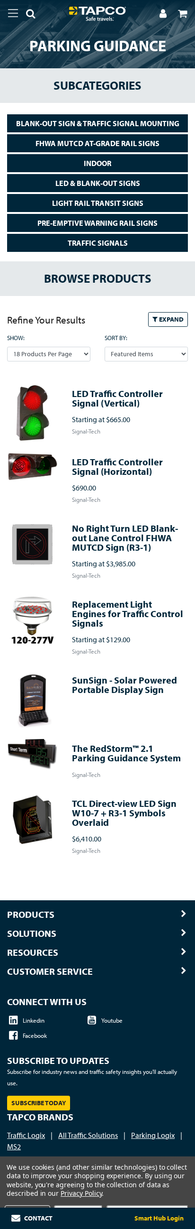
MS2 (14, 1146)
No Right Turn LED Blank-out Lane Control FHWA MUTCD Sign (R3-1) (125, 537)
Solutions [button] (31, 933)
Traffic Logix (26, 1135)
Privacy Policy (81, 1193)
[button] (26, 15)
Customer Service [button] (50, 971)
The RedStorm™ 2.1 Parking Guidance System (126, 753)
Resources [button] (32, 952)
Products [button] (30, 914)
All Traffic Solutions (88, 1135)
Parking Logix (153, 1135)
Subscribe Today (38, 1103)
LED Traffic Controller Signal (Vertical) (117, 398)
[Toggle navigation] (13, 13)
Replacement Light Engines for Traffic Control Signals (127, 613)
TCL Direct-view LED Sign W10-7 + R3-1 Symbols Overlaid (124, 812)
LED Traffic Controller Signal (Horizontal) (117, 466)
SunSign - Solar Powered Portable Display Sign (124, 684)
